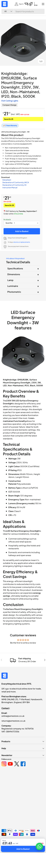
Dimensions (13, 274)
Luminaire (12, 286)
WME (9, 841)
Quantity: (9, 223)
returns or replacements (21, 242)
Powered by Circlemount (20, 841)
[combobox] (23, 11)
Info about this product (15, 258)
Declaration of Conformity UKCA (15, 182)
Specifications (15, 268)
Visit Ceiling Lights (9, 100)
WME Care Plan (6, 845)
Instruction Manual (9, 187)
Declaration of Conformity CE (14, 185)
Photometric (14, 291)
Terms (32, 845)
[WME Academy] (26, 4)
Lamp (10, 280)
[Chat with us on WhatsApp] (39, 846)
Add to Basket (21, 231)
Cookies (25, 845)
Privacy (17, 845)
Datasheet (6, 180)
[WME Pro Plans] (30, 4)
